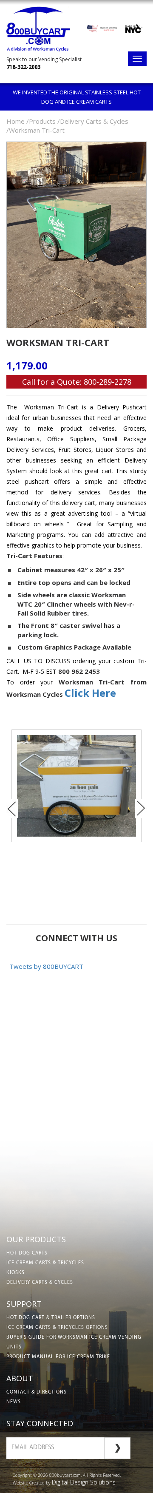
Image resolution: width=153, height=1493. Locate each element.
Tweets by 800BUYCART (46, 966)
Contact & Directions (36, 1392)
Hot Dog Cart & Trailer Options (50, 1317)
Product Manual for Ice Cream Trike (58, 1357)
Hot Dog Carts (27, 1253)
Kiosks (15, 1272)
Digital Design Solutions (84, 1482)
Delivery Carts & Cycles (39, 1282)
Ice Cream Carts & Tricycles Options (57, 1327)
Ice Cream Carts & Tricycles (45, 1263)
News (13, 1402)
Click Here (90, 693)
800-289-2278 (107, 382)
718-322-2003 (23, 67)
